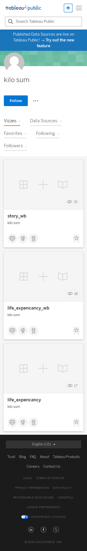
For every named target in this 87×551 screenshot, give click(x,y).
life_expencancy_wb (28, 308)
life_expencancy (24, 400)
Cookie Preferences (43, 507)
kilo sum (13, 223)
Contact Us (51, 467)
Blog (22, 457)
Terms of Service (50, 478)
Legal (27, 478)
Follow (16, 100)
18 (76, 294)
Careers (33, 467)
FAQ (33, 457)
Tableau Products (66, 457)
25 (76, 202)
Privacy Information (32, 487)
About (44, 457)
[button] (31, 530)
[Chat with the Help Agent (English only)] (68, 8)
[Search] (10, 21)
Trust (11, 457)
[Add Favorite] (76, 239)
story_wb (16, 216)
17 (76, 386)
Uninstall (66, 497)
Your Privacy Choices (48, 517)
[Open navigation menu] (78, 8)
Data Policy (62, 487)
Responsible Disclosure (33, 497)
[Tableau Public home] (23, 8)
